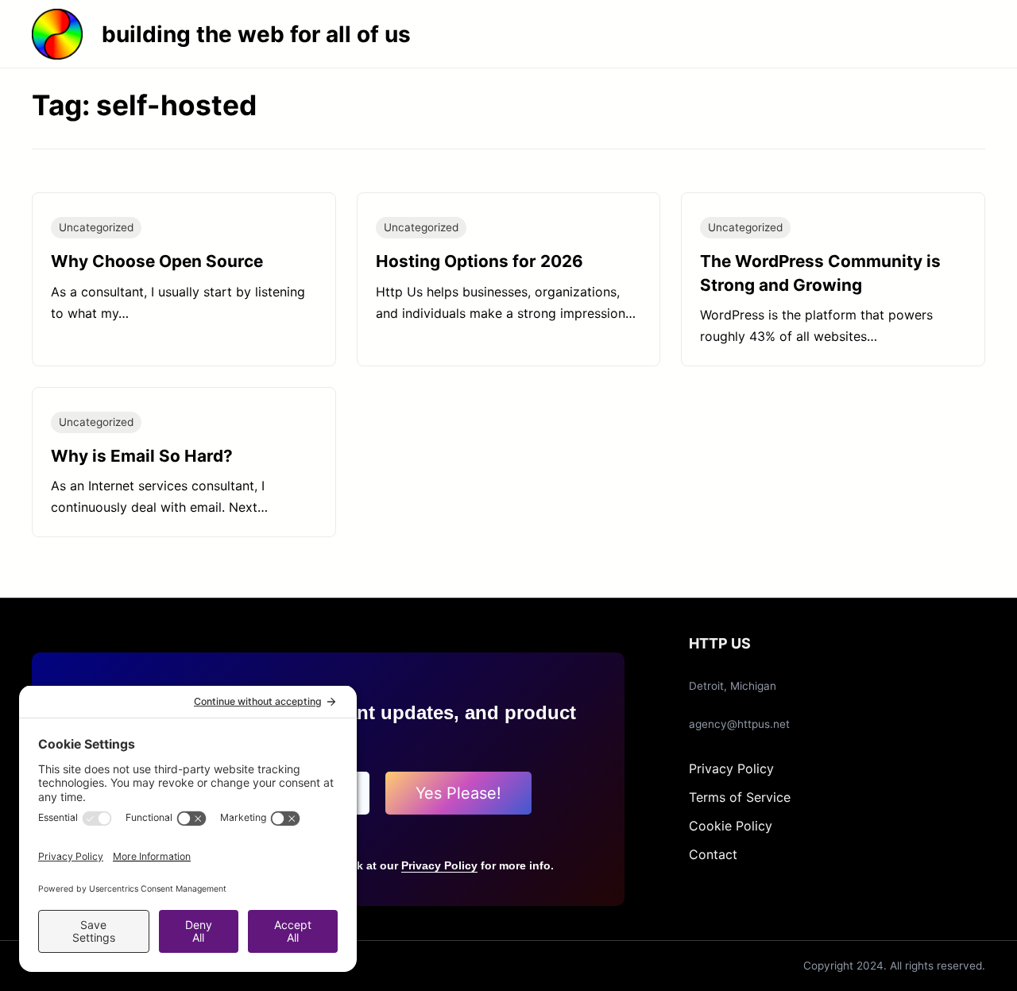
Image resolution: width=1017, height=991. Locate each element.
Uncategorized (96, 227)
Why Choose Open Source (157, 261)
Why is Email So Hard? (142, 456)
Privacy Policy (439, 865)
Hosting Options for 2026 (479, 261)
